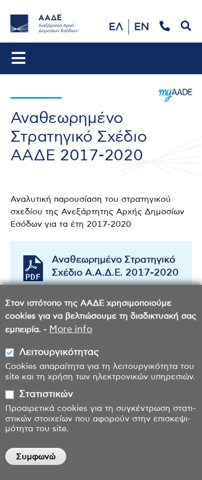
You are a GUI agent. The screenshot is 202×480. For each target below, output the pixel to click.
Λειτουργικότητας (59, 352)
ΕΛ (116, 27)
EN (141, 27)
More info (70, 329)
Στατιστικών (46, 394)
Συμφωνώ (35, 456)
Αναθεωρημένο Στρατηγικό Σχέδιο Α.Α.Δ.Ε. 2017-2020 (115, 266)
